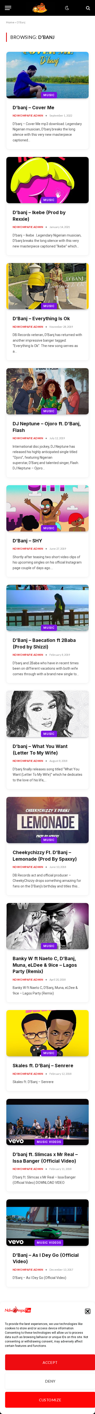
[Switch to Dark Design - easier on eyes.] (66, 8)
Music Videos (49, 1142)
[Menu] (8, 7)
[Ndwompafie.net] (41, 8)
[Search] (87, 7)
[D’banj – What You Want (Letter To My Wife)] (47, 714)
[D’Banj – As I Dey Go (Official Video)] (47, 1222)
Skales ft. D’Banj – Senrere (43, 1065)
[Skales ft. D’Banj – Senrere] (47, 1033)
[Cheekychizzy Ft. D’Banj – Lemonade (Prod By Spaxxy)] (47, 820)
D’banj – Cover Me (33, 107)
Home (10, 22)
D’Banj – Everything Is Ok (41, 318)
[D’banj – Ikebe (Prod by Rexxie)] (47, 180)
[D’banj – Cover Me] (47, 75)
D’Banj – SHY (27, 541)
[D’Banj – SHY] (47, 508)
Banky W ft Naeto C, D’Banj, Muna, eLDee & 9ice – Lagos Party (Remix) (45, 965)
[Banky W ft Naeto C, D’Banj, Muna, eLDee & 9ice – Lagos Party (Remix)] (47, 926)
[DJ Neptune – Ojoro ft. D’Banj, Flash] (47, 391)
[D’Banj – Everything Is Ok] (47, 286)
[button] (87, 1311)
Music (49, 95)
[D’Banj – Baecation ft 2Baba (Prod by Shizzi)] (47, 608)
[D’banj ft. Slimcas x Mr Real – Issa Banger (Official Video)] (47, 1122)
